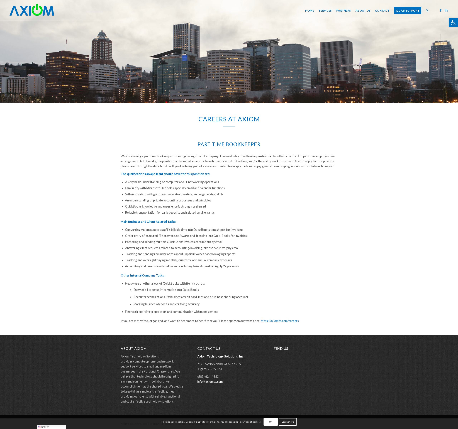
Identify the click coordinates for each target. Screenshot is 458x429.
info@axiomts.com (210, 381)
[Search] (427, 10)
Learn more (288, 421)
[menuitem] (309, 10)
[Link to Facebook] (441, 10)
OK (270, 421)
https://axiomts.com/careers (280, 321)
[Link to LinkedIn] (446, 10)
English (45, 426)
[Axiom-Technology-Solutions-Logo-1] (31, 10)
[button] (453, 22)
